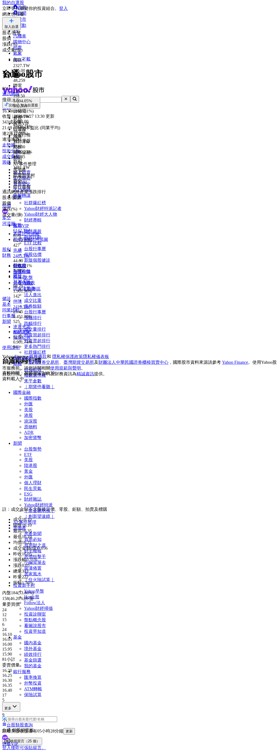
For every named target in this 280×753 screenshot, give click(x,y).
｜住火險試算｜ (39, 579)
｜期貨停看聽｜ (39, 386)
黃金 (28, 471)
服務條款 (38, 356)
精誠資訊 (85, 373)
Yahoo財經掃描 (38, 608)
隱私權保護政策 (67, 356)
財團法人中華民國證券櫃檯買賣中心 (133, 362)
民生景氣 (33, 488)
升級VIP (10, 744)
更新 (69, 731)
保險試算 (33, 694)
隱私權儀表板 (96, 356)
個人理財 (33, 482)
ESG (28, 494)
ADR (29, 432)
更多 (7, 708)
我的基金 (33, 665)
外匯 (28, 404)
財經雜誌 (33, 499)
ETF (28, 454)
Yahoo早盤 (34, 591)
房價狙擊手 (35, 556)
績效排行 (33, 654)
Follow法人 (34, 602)
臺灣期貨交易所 (78, 362)
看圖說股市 (35, 625)
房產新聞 (33, 533)
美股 (28, 409)
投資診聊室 (35, 614)
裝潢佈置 (33, 568)
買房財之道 (35, 545)
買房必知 (33, 539)
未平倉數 (33, 381)
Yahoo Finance (235, 362)
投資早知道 (35, 631)
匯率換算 (33, 677)
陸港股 (30, 465)
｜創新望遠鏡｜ (39, 516)
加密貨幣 (33, 437)
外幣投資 (33, 683)
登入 (63, 8)
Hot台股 (31, 597)
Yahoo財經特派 (38, 505)
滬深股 (30, 421)
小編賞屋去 (35, 562)
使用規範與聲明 (65, 368)
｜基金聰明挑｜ (39, 510)
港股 (28, 415)
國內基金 (33, 643)
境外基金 (33, 648)
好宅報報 (33, 551)
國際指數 (33, 398)
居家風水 (33, 574)
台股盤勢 (33, 449)
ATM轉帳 (33, 688)
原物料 (30, 427)
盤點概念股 (35, 620)
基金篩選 (33, 660)
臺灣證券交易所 (43, 362)
